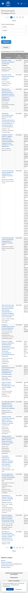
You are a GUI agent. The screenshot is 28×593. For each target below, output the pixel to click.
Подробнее (18, 589)
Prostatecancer (4, 543)
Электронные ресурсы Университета (11, 564)
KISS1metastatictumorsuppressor (7, 412)
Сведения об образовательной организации (14, 573)
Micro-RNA (9, 509)
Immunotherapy (7, 148)
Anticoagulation (4, 128)
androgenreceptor (5, 179)
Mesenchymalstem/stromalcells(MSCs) (8, 104)
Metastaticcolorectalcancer (6, 469)
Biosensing (3, 446)
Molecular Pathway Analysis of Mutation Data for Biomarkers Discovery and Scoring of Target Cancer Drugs (8, 518)
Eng (25, 3)
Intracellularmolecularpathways (7, 486)
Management (8, 67)
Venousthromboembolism (6, 132)
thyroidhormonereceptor (10, 181)
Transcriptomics (4, 512)
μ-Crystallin (3, 182)
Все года (12, 51)
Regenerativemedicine (5, 107)
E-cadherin (8, 410)
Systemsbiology (8, 510)
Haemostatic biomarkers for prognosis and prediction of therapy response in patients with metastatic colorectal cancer (7, 461)
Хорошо (10, 589)
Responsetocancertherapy (6, 489)
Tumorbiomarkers (5, 492)
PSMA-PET (3, 181)
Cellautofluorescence (5, 333)
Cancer (8, 128)
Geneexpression (4, 484)
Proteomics (3, 487)
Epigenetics (11, 504)
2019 (19, 51)
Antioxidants (8, 318)
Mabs (2, 525)
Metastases (3, 413)
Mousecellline (11, 336)
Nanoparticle (4, 150)
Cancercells (4, 358)
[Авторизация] (22, 3)
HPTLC (3, 320)
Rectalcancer (9, 392)
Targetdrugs (10, 527)
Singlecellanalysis (4, 433)
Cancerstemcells (4, 376)
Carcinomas (10, 376)
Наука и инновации (6, 562)
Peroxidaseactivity (4, 363)
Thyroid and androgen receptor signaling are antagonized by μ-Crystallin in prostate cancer (8, 174)
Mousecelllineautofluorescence (7, 338)
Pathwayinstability (4, 527)
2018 (17, 51)
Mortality (12, 469)
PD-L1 (7, 150)
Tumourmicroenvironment (6, 379)
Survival (3, 471)
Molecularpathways (7, 525)
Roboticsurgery (4, 394)
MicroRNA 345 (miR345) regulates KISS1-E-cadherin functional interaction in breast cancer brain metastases (8, 405)
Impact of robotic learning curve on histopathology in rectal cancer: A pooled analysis (8, 386)
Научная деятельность (7, 565)
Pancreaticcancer (4, 69)
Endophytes (12, 318)
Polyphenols (7, 320)
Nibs (11, 525)
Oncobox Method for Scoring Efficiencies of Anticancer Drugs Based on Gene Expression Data (8, 477)
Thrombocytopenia (10, 130)
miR (12, 509)
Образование (14, 577)
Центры (3, 560)
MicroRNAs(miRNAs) (5, 106)
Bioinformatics (12, 482)
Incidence (3, 67)
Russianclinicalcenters (5, 70)
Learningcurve (4, 392)
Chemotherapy (4, 130)
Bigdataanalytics (4, 502)
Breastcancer (4, 410)
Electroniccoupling (9, 358)
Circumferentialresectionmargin (7, 391)
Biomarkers (3, 504)
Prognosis (9, 69)
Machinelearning (4, 509)
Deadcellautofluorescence (6, 335)
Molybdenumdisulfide (5, 361)
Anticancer (3, 318)
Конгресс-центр (5, 567)
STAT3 (10, 150)
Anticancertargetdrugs (5, 482)
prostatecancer (10, 179)
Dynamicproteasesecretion (6, 451)
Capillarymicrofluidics (5, 428)
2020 (22, 51)
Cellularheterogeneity (5, 430)
